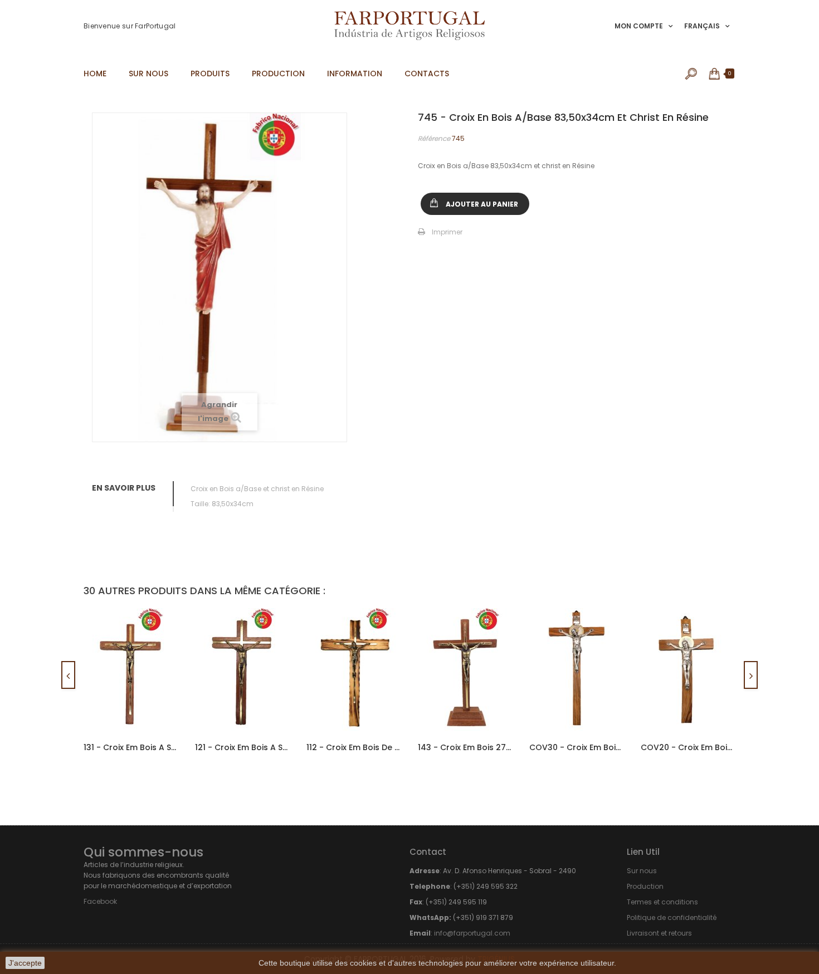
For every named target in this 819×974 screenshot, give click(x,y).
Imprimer (447, 232)
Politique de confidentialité (671, 917)
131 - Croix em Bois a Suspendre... (131, 747)
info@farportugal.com (472, 933)
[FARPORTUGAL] (409, 25)
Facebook (100, 901)
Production (645, 886)
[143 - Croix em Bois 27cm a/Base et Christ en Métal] (465, 669)
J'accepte (25, 962)
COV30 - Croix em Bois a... (576, 747)
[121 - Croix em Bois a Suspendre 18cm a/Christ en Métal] (242, 669)
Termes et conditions (662, 902)
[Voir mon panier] (715, 73)
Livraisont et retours (659, 933)
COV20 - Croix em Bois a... (688, 747)
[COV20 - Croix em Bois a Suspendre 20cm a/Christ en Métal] (688, 669)
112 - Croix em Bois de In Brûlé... (353, 747)
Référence (434, 138)
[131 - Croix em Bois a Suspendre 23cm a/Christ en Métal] (131, 669)
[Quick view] (160, 637)
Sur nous (642, 870)
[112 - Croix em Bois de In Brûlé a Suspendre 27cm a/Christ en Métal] (353, 669)
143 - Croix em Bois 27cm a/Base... (465, 747)
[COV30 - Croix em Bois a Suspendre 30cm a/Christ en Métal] (576, 669)
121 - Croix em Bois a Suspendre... (242, 747)
